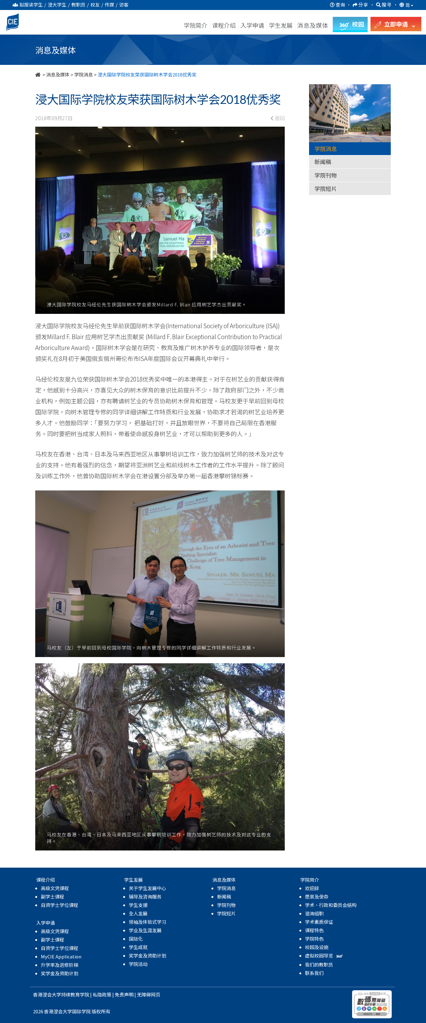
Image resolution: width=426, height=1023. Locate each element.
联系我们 (314, 973)
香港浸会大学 (47, 994)
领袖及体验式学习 (147, 921)
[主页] (38, 74)
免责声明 (124, 994)
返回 (279, 118)
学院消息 (83, 74)
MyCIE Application (61, 956)
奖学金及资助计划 (59, 973)
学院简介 (195, 25)
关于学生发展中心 (147, 888)
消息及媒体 (58, 74)
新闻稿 (322, 162)
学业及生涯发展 (145, 930)
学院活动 (138, 964)
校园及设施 (316, 947)
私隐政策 (102, 994)
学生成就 (138, 947)
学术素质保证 (319, 921)
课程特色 (314, 930)
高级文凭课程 (55, 888)
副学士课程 (52, 896)
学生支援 (138, 905)
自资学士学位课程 (59, 905)
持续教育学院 (75, 994)
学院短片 (325, 188)
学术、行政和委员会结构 (330, 905)
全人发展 (138, 913)
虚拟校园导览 (319, 955)
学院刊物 (325, 175)
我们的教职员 (319, 964)
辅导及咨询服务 (145, 896)
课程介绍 (224, 25)
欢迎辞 (312, 888)
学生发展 (281, 25)
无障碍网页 (148, 994)
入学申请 (252, 25)
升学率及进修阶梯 (59, 965)
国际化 (136, 938)
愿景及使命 (316, 896)
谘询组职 (314, 913)
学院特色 (314, 938)
